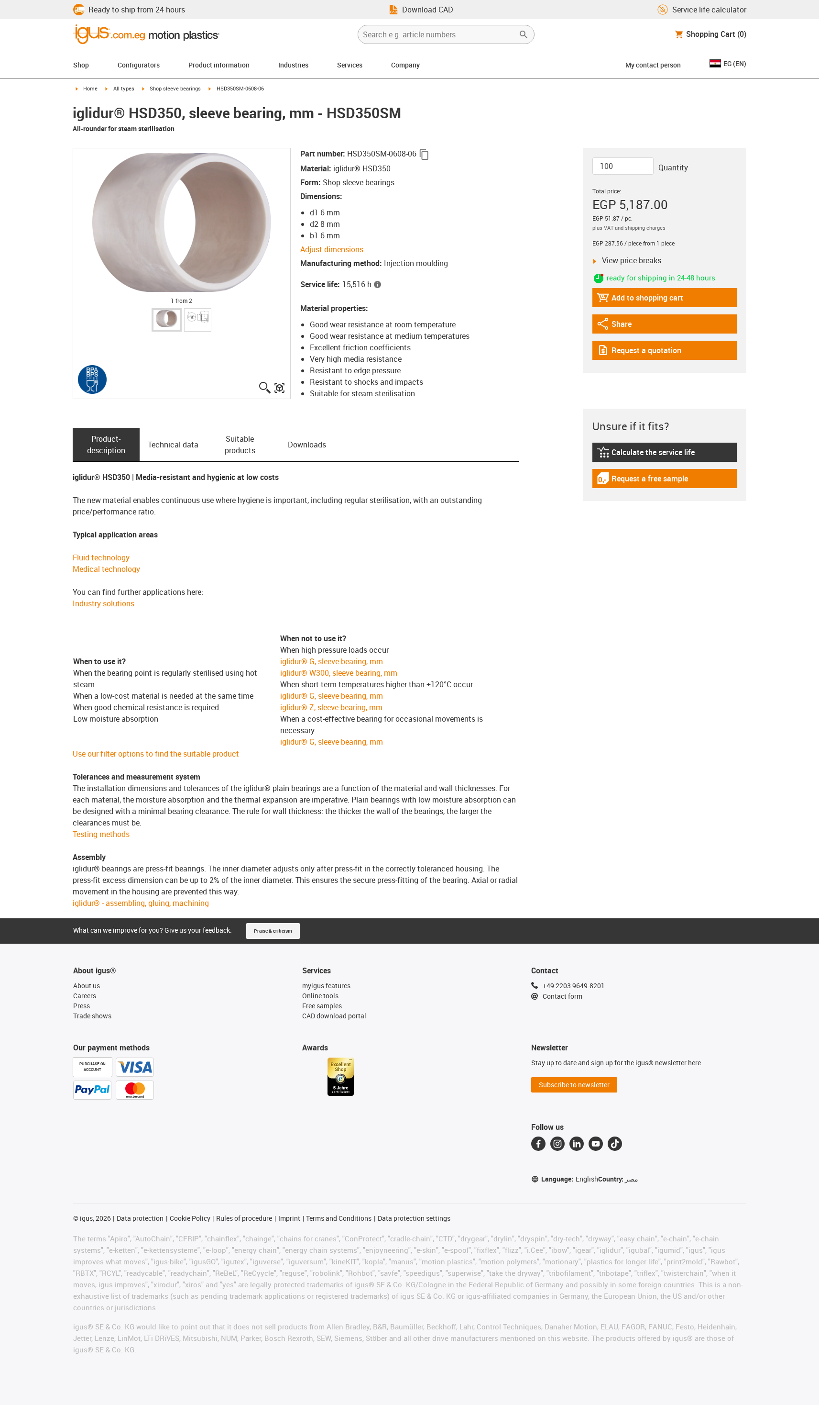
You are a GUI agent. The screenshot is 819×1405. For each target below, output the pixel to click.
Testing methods (101, 834)
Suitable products (240, 445)
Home (90, 88)
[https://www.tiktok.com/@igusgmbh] (615, 1144)
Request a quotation (639, 352)
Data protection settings (414, 1218)
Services (349, 64)
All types (123, 88)
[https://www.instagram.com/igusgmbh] (557, 1144)
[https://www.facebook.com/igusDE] (538, 1144)
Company (405, 64)
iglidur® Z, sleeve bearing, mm (331, 707)
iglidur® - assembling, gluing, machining (141, 903)
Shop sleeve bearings (175, 88)
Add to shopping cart (640, 299)
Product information (219, 64)
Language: (569, 1178)
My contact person (653, 64)
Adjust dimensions (331, 249)
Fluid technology (101, 557)
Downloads (307, 444)
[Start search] (523, 34)
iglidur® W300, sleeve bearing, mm (338, 673)
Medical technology (106, 569)
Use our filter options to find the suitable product (156, 753)
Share (623, 326)
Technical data (173, 444)
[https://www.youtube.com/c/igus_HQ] (596, 1144)
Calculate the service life (647, 454)
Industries (293, 64)
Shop (81, 64)
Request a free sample (642, 480)
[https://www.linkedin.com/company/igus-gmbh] (576, 1144)
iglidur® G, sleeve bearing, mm (331, 661)
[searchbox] (438, 34)
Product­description (106, 445)
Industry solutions (103, 603)
